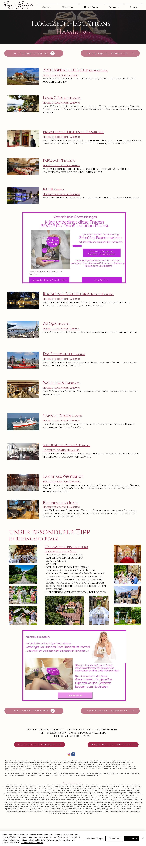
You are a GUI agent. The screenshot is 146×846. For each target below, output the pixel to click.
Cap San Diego (62, 415)
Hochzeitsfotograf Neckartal (72, 787)
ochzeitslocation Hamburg (60, 75)
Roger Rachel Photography (44, 729)
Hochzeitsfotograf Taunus (61, 812)
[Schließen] (142, 838)
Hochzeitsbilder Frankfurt (81, 812)
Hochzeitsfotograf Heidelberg (49, 787)
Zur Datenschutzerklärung (32, 842)
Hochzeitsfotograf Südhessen (87, 813)
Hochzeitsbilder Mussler (54, 804)
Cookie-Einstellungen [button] (93, 838)
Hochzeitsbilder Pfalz (19, 804)
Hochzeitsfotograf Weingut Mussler (37, 808)
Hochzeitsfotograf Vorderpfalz (107, 808)
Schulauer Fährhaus (62, 445)
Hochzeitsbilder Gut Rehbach (114, 804)
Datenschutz (76, 736)
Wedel (86, 445)
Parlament (59, 160)
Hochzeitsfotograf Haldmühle (62, 808)
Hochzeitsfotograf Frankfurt (40, 812)
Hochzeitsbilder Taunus (100, 812)
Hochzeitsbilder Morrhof (36, 804)
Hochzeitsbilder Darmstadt (119, 812)
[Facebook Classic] (73, 754)
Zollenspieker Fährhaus (66, 70)
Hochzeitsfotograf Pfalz (61, 785)
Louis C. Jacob (62, 97)
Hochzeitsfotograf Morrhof (93, 806)
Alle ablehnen (114, 838)
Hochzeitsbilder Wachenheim (105, 810)
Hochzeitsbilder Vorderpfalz (30, 806)
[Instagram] (69, 754)
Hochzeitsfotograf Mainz (22, 803)
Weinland (73, 383)
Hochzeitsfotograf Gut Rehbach (71, 806)
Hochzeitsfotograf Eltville (64, 803)
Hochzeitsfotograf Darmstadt (66, 813)
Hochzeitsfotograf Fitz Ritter (84, 808)
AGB (89, 736)
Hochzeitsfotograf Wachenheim (41, 810)
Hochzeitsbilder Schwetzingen (17, 812)
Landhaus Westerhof (63, 476)
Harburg (108, 294)
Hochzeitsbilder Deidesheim (63, 810)
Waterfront (54, 382)
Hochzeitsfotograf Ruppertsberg (18, 810)
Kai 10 (54, 189)
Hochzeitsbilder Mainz (103, 803)
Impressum (60, 736)
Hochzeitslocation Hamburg (61, 102)
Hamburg (79, 354)
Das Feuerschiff (58, 354)
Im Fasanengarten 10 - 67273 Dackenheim (91, 729)
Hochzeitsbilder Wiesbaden (121, 803)
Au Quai (56, 323)
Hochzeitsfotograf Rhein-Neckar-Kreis (97, 787)
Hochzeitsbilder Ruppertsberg (84, 810)
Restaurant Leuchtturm (72, 294)
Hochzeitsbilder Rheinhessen (84, 803)
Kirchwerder (97, 70)
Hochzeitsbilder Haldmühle (73, 804)
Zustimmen (132, 838)
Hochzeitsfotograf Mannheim (117, 785)
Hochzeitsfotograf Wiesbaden (43, 803)
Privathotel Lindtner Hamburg (73, 132)
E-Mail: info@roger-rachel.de (87, 732)
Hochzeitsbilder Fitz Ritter (94, 804)
